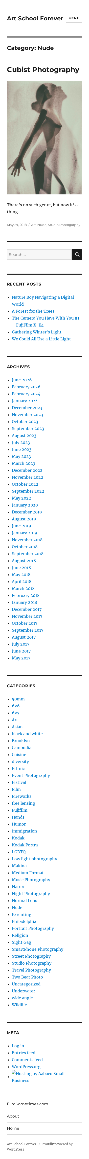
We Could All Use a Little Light (41, 338)
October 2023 (25, 421)
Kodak (18, 837)
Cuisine (19, 754)
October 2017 (24, 623)
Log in (18, 1045)
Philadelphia (24, 921)
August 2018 (24, 560)
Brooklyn (21, 740)
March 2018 (23, 588)
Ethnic (18, 768)
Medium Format (28, 872)
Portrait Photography (33, 928)
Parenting (21, 914)
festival (19, 782)
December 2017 (27, 609)
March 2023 (23, 463)
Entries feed (23, 1052)
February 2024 (26, 393)
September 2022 (28, 491)
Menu (73, 18)
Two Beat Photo (27, 977)
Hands (18, 817)
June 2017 (21, 651)
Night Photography (31, 893)
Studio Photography (64, 225)
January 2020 (25, 505)
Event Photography (31, 775)
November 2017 (27, 616)
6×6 (16, 705)
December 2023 (27, 407)
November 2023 (27, 414)
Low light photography (34, 858)
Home (13, 1128)
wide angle (22, 997)
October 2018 (25, 546)
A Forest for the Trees (33, 311)
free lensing (23, 803)
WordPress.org (26, 1066)
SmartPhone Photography (37, 949)
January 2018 (24, 602)
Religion (20, 935)
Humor (19, 824)
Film (16, 789)
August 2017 (24, 637)
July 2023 (21, 442)
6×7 (15, 712)
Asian (17, 726)
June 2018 (21, 567)
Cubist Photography (43, 69)
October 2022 (25, 484)
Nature (18, 886)
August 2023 (24, 435)
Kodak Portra (25, 844)
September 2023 (28, 428)
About (13, 1116)
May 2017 (21, 657)
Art (33, 225)
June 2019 (21, 525)
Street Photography (31, 956)
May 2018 (21, 574)
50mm (18, 698)
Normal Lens (24, 900)
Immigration (24, 831)
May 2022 (21, 498)
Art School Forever (35, 18)
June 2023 (21, 449)
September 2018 (28, 553)
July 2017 (20, 644)
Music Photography (31, 879)
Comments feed (27, 1059)
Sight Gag (21, 942)
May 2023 (21, 456)
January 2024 (25, 400)
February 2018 (26, 595)
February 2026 (26, 386)
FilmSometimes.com (27, 1104)
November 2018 (27, 539)
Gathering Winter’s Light (37, 331)
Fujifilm (19, 810)
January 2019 (24, 532)
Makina (19, 865)
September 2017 (27, 630)
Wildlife (19, 1004)
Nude (41, 225)
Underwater (23, 990)
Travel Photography (31, 970)
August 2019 (24, 518)
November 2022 (27, 477)
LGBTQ (19, 851)
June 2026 (22, 379)
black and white (27, 733)
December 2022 (27, 470)
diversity (20, 761)
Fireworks (21, 796)
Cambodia (21, 747)
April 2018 (21, 581)
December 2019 (27, 511)
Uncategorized (26, 983)
